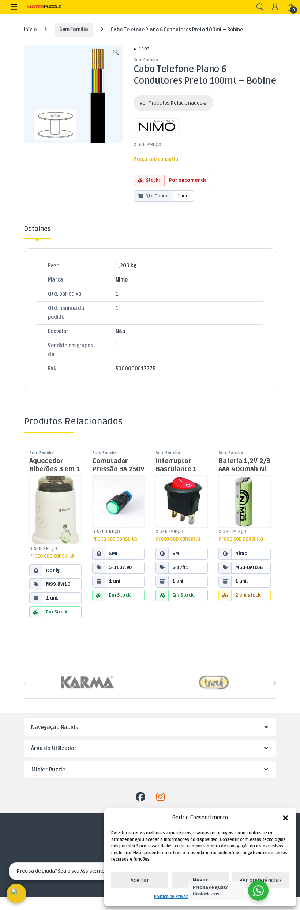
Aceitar (140, 880)
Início (30, 29)
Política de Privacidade (176, 896)
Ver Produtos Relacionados (171, 103)
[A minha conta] (275, 7)
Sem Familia (73, 29)
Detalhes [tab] (37, 229)
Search (260, 7)
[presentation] (274, 683)
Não (120, 331)
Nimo (121, 280)
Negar (200, 880)
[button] (285, 818)
